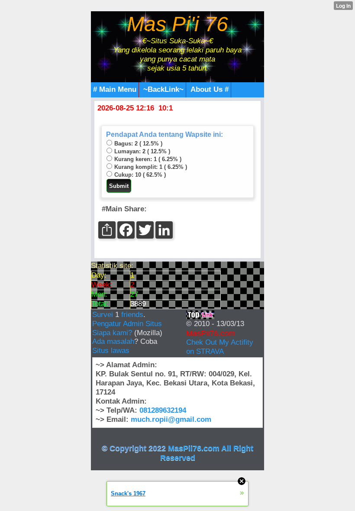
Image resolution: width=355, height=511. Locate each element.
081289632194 (162, 410)
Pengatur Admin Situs (127, 324)
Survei (103, 314)
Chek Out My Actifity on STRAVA (219, 347)
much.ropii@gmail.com (171, 419)
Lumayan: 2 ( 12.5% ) (142, 151)
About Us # (209, 89)
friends (132, 314)
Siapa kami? (112, 333)
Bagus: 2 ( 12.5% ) (138, 143)
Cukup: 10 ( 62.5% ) (140, 174)
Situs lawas (110, 350)
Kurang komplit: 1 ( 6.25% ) (150, 167)
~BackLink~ (163, 89)
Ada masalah (113, 341)
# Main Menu (114, 89)
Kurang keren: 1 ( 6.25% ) (147, 159)
